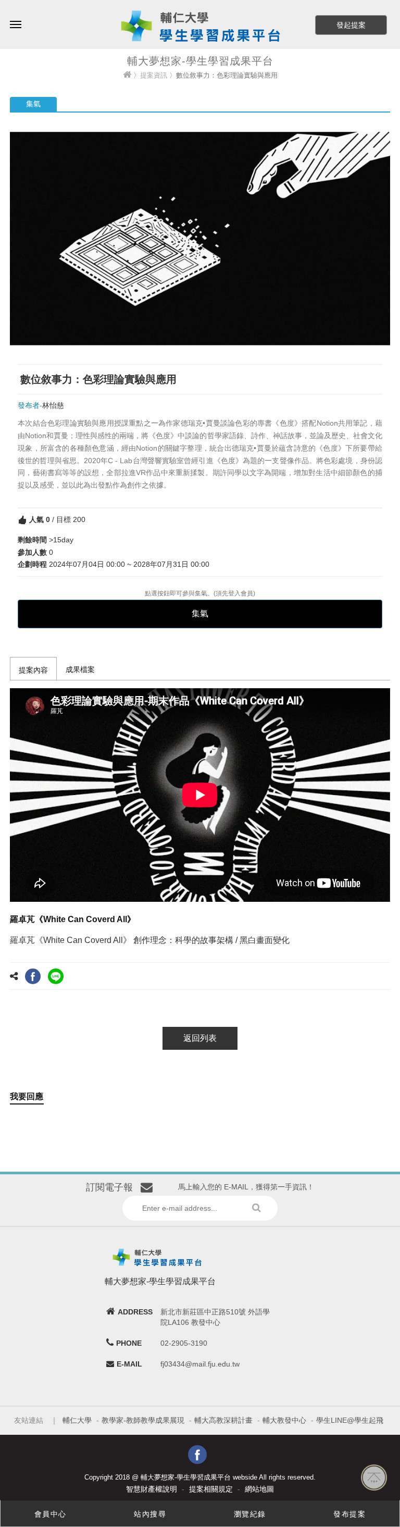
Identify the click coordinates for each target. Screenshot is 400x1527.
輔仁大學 (77, 1420)
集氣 (200, 613)
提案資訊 (153, 75)
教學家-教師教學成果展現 (143, 1420)
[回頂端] (374, 1477)
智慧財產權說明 (151, 1489)
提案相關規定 (211, 1489)
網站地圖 (259, 1489)
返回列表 (200, 1038)
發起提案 (351, 25)
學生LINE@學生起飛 (349, 1420)
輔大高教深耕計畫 (223, 1420)
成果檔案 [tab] (80, 669)
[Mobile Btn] (15, 17)
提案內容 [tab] (33, 670)
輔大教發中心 (284, 1420)
